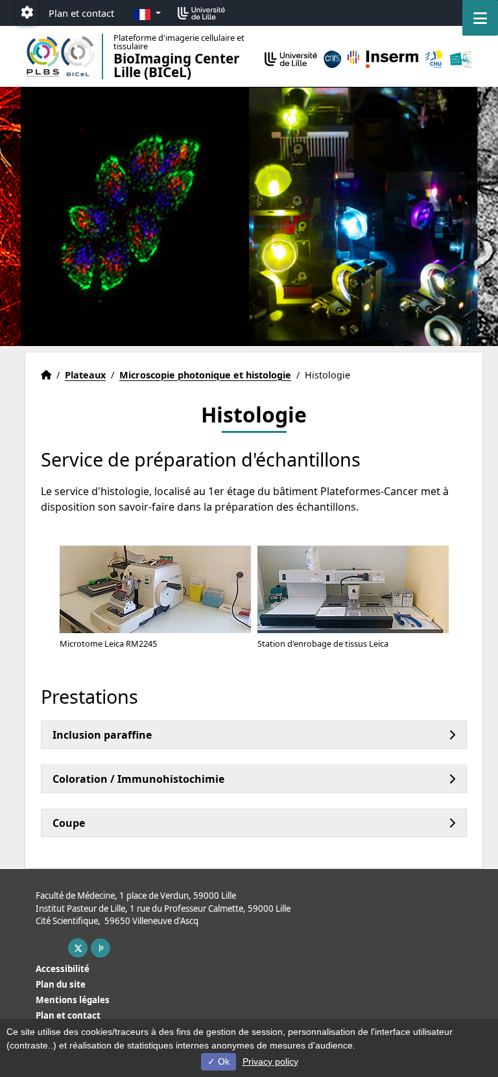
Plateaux (85, 375)
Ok (222, 1061)
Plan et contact (81, 12)
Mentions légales (73, 1000)
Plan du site (61, 984)
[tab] (254, 734)
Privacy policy (270, 1061)
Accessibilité (62, 969)
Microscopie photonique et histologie (205, 375)
